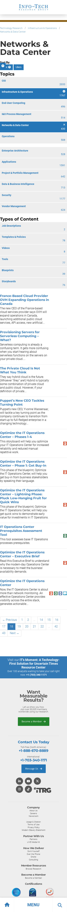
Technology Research (11, 28)
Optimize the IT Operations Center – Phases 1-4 (22, 435)
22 (42, 626)
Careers (33, 813)
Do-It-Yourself (33, 851)
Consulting (33, 859)
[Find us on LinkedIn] (19, 781)
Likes (18, 67)
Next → (14, 633)
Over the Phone (33, 854)
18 (11, 626)
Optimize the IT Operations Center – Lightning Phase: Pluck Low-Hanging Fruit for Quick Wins (23, 496)
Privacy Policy (33, 827)
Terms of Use (33, 824)
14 (41, 620)
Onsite (33, 857)
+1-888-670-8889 (33, 750)
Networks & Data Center (13, 31)
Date (5, 67)
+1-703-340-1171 (33, 760)
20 (26, 626)
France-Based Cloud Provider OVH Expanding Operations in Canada (24, 300)
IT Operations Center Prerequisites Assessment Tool (21, 531)
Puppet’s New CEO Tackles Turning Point (22, 402)
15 (49, 620)
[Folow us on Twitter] (37, 781)
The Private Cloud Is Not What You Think (20, 370)
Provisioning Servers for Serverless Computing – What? (20, 336)
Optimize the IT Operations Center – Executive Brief (22, 554)
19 (19, 626)
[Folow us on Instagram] (19, 789)
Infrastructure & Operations (42, 28)
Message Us (32, 768)
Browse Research (33, 869)
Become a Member (32, 721)
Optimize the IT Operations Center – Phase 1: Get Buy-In (23, 463)
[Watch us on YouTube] (28, 781)
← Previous (9, 620)
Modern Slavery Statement (33, 830)
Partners (33, 839)
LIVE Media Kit (33, 842)
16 (56, 620)
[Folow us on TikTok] (28, 789)
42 (56, 626)
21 (34, 626)
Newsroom (33, 816)
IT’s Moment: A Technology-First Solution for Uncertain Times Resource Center (34, 663)
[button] (33, 905)
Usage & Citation (33, 822)
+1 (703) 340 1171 (36, 674)
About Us (33, 810)
